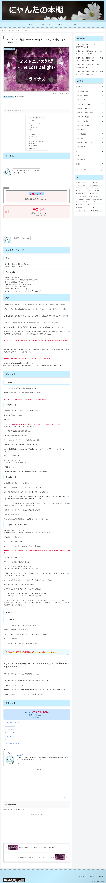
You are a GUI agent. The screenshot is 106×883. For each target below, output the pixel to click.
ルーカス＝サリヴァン (10, 726)
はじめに (31, 120)
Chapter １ (34, 134)
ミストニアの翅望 (9, 96)
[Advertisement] (36, 103)
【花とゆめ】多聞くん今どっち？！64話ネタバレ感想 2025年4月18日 (89, 59)
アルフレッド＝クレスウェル (12, 722)
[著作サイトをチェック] (18, 764)
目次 (34, 117)
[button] (101, 170)
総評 (30, 130)
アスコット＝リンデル (10, 732)
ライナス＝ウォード (34, 123)
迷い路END (34, 146)
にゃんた (20, 755)
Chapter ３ (34, 139)
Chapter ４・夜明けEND (38, 141)
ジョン (6, 739)
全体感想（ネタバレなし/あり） (12, 743)
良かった (33, 125)
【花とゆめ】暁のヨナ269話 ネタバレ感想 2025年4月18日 (89, 66)
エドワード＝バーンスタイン (12, 736)
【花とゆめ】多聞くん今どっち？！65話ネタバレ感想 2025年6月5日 (89, 52)
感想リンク (32, 148)
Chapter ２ (34, 136)
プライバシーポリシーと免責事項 (94, 876)
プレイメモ (32, 132)
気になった (34, 127)
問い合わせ (81, 876)
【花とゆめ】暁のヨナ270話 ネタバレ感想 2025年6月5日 (89, 46)
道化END (33, 143)
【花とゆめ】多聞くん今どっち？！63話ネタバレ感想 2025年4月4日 (89, 73)
